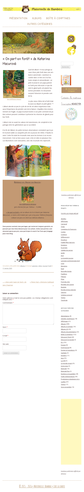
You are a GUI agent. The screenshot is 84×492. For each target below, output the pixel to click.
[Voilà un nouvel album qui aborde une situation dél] (66, 80)
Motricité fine (65, 371)
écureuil (45, 266)
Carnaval (64, 224)
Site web (6, 344)
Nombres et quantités (68, 374)
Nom (5, 327)
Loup (62, 263)
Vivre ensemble (66, 387)
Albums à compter (67, 327)
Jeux (62, 256)
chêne (40, 266)
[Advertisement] (71, 158)
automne (35, 266)
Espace (63, 345)
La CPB (63, 361)
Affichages (64, 221)
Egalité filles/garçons (68, 242)
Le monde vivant (66, 363)
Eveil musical (65, 348)
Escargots (64, 248)
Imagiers (64, 355)
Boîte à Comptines (58, 18)
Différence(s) (65, 237)
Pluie (62, 279)
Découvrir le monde (67, 340)
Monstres (64, 266)
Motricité (64, 369)
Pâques (63, 277)
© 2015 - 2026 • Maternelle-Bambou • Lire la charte (42, 486)
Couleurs (64, 235)
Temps (63, 298)
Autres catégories (39, 24)
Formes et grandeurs (68, 350)
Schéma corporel (66, 295)
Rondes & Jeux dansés (68, 290)
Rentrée (63, 287)
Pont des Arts (65, 282)
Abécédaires (65, 316)
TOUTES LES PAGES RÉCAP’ (69, 214)
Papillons (64, 274)
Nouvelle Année (66, 271)
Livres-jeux (64, 366)
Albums (37, 18)
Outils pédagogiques (68, 377)
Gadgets (64, 353)
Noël (62, 269)
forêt (49, 266)
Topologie (64, 300)
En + (62, 342)
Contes (63, 232)
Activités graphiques (67, 319)
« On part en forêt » (13, 212)
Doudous (64, 240)
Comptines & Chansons (68, 229)
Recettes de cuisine (67, 284)
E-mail (5, 336)
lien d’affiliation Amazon (14, 99)
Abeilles (63, 219)
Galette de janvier (67, 250)
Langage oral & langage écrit (70, 261)
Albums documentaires (68, 332)
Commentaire (8, 303)
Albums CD (64, 329)
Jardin (63, 253)
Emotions (64, 245)
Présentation (18, 18)
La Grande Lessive (67, 258)
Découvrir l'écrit (66, 337)
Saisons (63, 292)
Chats (63, 227)
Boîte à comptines (67, 334)
